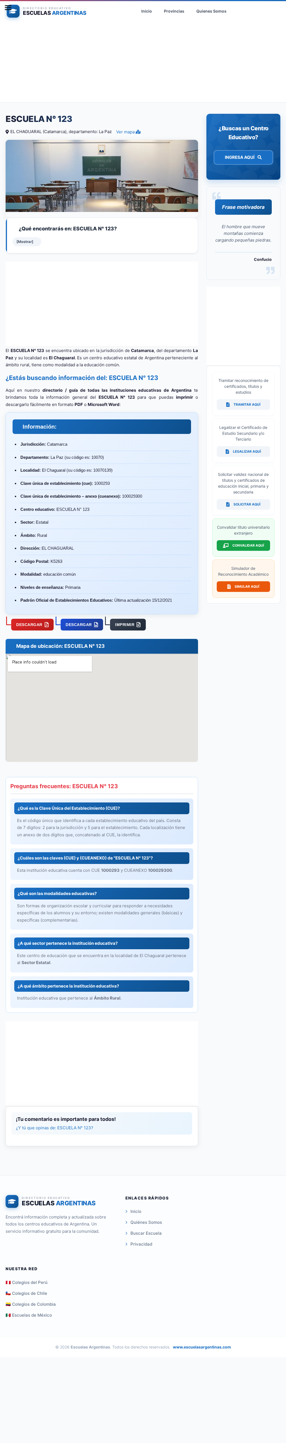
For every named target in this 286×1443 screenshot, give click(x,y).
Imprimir (124, 624)
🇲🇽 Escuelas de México (29, 1315)
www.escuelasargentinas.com (202, 1347)
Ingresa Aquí (240, 157)
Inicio (135, 1211)
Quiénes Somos (146, 1222)
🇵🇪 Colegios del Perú (26, 1282)
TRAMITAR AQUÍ (246, 404)
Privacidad (141, 1244)
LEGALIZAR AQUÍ (247, 451)
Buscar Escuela (146, 1233)
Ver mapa (126, 131)
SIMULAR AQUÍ (247, 586)
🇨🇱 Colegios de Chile (26, 1293)
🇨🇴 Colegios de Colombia (31, 1304)
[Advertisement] (143, 63)
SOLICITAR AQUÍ (246, 504)
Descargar (29, 624)
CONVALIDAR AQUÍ (248, 545)
